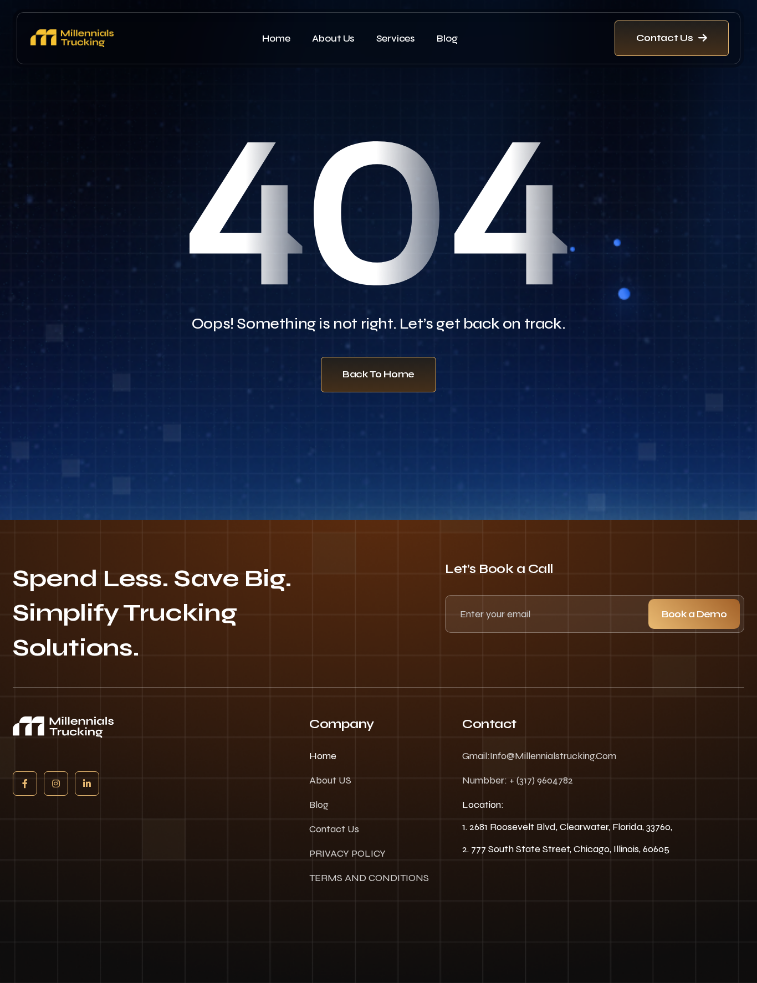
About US (330, 780)
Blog (447, 38)
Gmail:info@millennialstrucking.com (539, 756)
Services (395, 38)
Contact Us (334, 829)
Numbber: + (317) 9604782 (517, 780)
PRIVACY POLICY (347, 853)
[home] (72, 38)
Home (276, 38)
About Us (333, 38)
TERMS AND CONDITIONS (369, 878)
